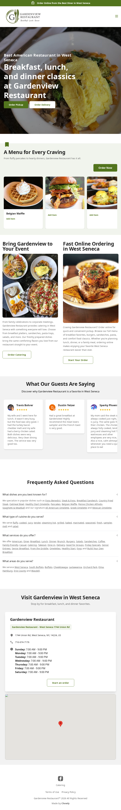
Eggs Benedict (52, 500)
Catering (32, 545)
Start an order (60, 682)
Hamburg (8, 570)
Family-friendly (10, 545)
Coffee (101, 541)
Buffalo (48, 567)
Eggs (79, 548)
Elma (101, 567)
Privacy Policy (69, 792)
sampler (108, 522)
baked (68, 522)
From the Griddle (39, 548)
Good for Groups (75, 545)
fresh (99, 522)
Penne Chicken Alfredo (90, 504)
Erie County (20, 570)
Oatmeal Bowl (16, 504)
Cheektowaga (61, 567)
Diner (26, 541)
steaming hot (49, 522)
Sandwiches (90, 541)
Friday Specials (93, 545)
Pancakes (55, 504)
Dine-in (51, 545)
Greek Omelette (78, 507)
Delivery (61, 545)
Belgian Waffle (69, 504)
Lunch (44, 541)
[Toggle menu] (116, 16)
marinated (78, 522)
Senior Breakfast (20, 548)
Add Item (10, 218)
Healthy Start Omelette (37, 504)
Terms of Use (52, 792)
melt (5, 526)
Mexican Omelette (102, 507)
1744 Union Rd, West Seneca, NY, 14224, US (38, 635)
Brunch (61, 541)
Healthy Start (68, 548)
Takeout (42, 545)
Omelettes (55, 548)
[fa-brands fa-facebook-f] (60, 778)
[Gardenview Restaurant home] (24, 17)
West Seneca (21, 567)
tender (37, 522)
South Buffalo (36, 567)
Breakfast (35, 541)
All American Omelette (57, 507)
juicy (30, 522)
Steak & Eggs (68, 500)
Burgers (70, 541)
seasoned (90, 522)
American (17, 541)
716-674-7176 (22, 642)
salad (15, 526)
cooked (23, 522)
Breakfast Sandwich (87, 500)
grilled (60, 522)
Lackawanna (75, 567)
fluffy (15, 522)
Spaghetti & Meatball (14, 507)
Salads (79, 541)
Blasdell (35, 570)
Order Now (105, 168)
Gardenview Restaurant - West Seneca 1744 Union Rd (41, 627)
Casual (22, 545)
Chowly (65, 803)
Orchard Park (90, 567)
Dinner (52, 541)
